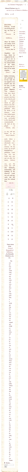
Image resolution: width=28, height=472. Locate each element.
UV (12, 232)
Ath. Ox (11, 183)
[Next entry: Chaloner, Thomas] (12, 195)
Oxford (8, 49)
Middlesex (9, 38)
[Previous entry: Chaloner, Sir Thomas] (10, 191)
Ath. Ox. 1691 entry (22, 88)
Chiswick (8, 34)
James (8, 72)
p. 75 (12, 14)
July (13, 128)
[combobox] (19, 1)
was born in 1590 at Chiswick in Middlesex (16, 10)
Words (3, 1)
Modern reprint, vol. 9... (22, 65)
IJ (8, 213)
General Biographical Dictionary (9, 250)
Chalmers (8, 1)
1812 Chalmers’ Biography (15, 5)
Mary (7, 135)
